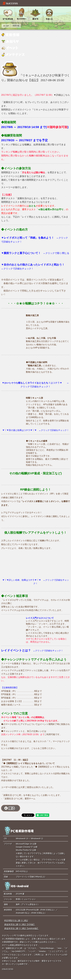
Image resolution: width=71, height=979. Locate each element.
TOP (7, 26)
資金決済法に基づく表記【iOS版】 (19, 924)
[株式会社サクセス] (10, 3)
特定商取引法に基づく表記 (16, 920)
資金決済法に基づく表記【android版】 (21, 928)
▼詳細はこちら (62, 95)
